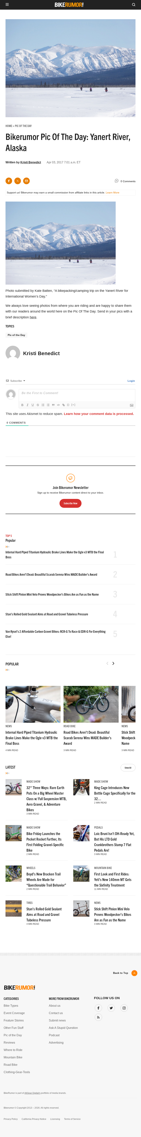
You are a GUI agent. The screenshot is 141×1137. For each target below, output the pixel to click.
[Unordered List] (48, 405)
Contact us (56, 1013)
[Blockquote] (53, 405)
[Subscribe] (97, 1016)
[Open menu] (7, 5)
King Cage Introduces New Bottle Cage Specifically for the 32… (114, 793)
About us (54, 1005)
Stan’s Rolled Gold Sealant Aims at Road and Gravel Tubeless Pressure (47, 614)
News (9, 726)
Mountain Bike (103, 868)
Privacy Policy (11, 1119)
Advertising (56, 1042)
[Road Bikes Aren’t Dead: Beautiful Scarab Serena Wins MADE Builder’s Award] (91, 704)
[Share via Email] (26, 181)
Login (131, 380)
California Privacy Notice (34, 1119)
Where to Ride (13, 1050)
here (33, 317)
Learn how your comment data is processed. (99, 414)
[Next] (113, 663)
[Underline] (32, 405)
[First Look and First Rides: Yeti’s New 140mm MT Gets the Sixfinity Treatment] (81, 873)
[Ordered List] (43, 405)
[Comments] (117, 181)
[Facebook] (97, 1007)
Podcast (54, 1035)
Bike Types (11, 1005)
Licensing (55, 1119)
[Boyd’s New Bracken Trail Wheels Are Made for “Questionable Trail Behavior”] (14, 873)
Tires (29, 902)
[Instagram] (123, 1007)
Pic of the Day (16, 335)
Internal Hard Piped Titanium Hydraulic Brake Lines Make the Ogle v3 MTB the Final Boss (32, 738)
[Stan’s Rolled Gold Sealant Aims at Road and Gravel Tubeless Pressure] (14, 908)
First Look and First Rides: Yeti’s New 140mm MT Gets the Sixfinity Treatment (112, 879)
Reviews (9, 1042)
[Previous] (107, 663)
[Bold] (22, 405)
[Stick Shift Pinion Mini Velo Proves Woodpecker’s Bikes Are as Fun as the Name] (81, 908)
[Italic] (27, 405)
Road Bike (69, 726)
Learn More (112, 192)
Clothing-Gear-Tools (17, 1072)
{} (68, 404)
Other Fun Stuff (13, 1027)
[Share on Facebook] (9, 181)
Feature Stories (14, 1020)
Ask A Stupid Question (63, 1027)
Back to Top (120, 972)
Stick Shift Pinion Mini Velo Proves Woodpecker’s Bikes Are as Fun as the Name (52, 594)
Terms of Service (72, 1119)
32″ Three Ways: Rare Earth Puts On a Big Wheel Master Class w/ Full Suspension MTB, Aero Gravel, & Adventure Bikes (46, 798)
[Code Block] (58, 405)
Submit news (57, 1020)
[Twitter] (110, 1007)
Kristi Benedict (30, 162)
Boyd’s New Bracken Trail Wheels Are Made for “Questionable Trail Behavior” (46, 879)
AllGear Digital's (32, 1093)
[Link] (63, 405)
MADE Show (33, 781)
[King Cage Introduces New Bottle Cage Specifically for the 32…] (81, 787)
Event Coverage (14, 1013)
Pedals (98, 827)
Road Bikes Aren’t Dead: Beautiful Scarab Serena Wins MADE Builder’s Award (51, 574)
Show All (128, 767)
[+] (73, 404)
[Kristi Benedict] (13, 355)
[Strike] (37, 405)
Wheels (30, 868)
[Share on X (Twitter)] (17, 181)
